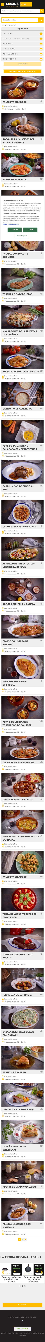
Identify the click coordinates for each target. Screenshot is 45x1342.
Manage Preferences (22, 1329)
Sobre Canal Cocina (14, 1317)
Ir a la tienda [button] (22, 1305)
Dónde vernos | (25, 1317)
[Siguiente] (25, 1239)
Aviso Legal (22, 1333)
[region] (22, 218)
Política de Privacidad (32, 1333)
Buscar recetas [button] (22, 64)
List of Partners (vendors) (11, 224)
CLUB (23, 4)
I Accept (30, 229)
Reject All (15, 229)
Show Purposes (22, 235)
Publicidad (33, 1317)
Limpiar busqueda (22, 29)
